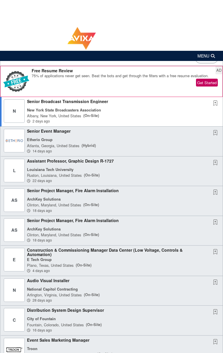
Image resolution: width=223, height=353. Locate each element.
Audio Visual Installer (48, 280)
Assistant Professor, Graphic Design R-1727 (70, 161)
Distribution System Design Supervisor (65, 310)
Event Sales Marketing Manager (58, 340)
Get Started (207, 82)
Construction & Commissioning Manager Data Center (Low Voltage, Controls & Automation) (105, 252)
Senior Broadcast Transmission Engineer (67, 101)
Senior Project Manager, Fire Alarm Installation (73, 190)
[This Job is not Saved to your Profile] (216, 103)
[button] (111, 56)
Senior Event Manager (49, 131)
